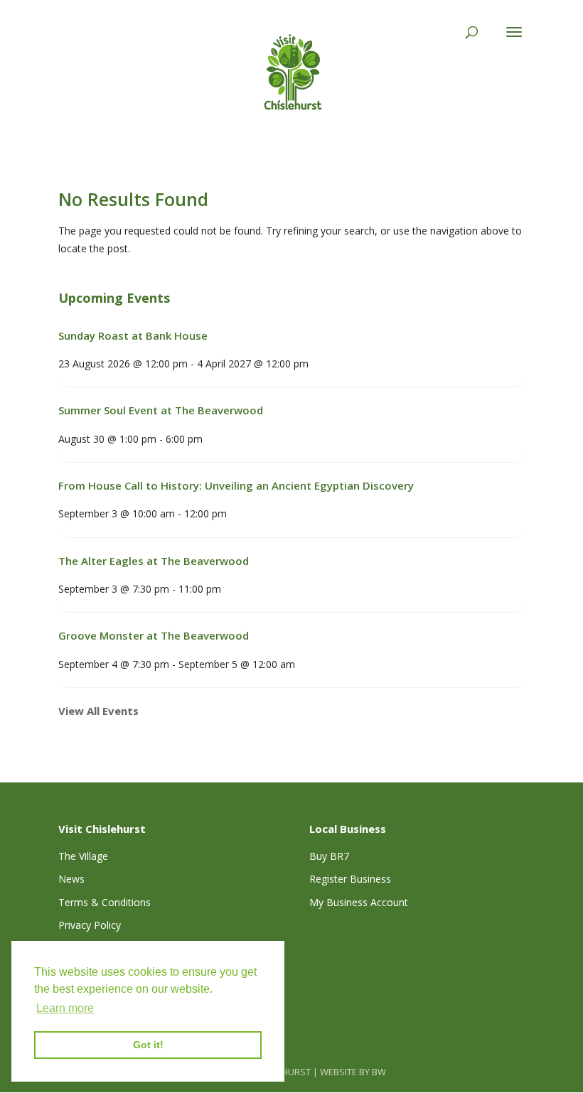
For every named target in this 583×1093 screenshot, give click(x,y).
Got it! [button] (148, 1044)
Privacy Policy (89, 925)
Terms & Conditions (104, 902)
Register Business (350, 878)
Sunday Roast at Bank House (133, 335)
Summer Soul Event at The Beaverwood (160, 410)
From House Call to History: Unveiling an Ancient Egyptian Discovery (236, 485)
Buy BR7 (329, 856)
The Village (83, 856)
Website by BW (353, 1071)
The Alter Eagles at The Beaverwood (153, 561)
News (71, 878)
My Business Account (358, 902)
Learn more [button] (65, 1008)
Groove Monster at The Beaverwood (153, 635)
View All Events (98, 711)
